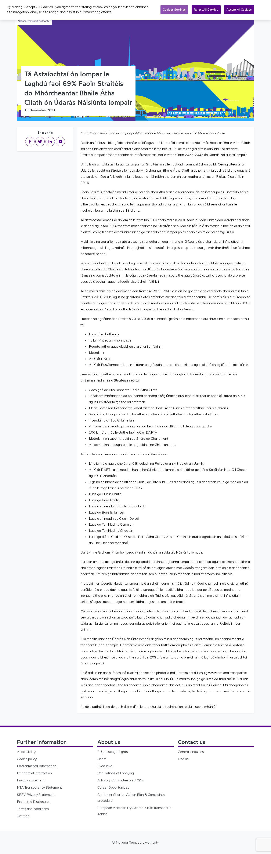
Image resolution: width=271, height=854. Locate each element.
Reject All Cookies (206, 9)
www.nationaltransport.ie (227, 673)
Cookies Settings (174, 9)
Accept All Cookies (239, 9)
